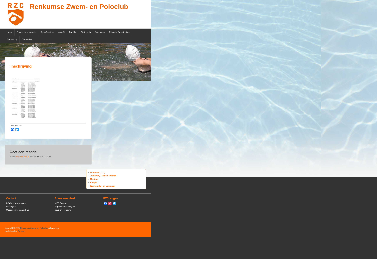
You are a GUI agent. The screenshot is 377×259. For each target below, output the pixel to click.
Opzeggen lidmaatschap (17, 210)
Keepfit (93, 182)
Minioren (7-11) (97, 172)
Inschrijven (11, 206)
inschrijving (21, 66)
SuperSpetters (47, 32)
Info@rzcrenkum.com (16, 203)
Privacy (21, 231)
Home (9, 32)
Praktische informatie (26, 32)
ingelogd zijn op (22, 157)
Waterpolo (86, 32)
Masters (94, 179)
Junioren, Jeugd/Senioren (103, 176)
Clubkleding (27, 39)
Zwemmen (100, 32)
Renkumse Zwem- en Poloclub (79, 6)
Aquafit (61, 32)
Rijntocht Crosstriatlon (119, 32)
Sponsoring (12, 39)
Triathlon (73, 32)
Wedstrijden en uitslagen (102, 186)
